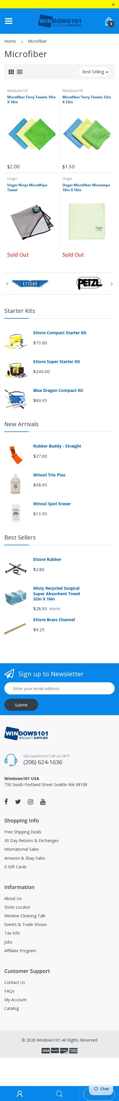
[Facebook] (6, 801)
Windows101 (17, 90)
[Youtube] (43, 801)
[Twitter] (18, 801)
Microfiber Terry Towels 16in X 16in (31, 99)
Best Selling (93, 71)
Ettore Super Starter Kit (56, 361)
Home (10, 41)
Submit (21, 705)
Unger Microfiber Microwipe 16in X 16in (86, 187)
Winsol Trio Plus (49, 475)
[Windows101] (59, 20)
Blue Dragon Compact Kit (58, 390)
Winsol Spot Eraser (52, 503)
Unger (12, 178)
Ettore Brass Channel (54, 619)
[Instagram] (30, 801)
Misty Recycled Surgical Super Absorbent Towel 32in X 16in (56, 593)
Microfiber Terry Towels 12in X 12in (86, 99)
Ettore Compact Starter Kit (59, 332)
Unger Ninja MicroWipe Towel (27, 187)
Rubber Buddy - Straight (57, 446)
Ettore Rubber (47, 559)
